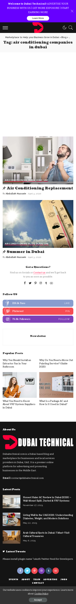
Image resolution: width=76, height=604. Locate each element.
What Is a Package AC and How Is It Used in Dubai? (53, 403)
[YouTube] (51, 283)
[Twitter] (30, 283)
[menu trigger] (6, 27)
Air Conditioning (16, 180)
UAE (45, 180)
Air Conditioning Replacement (40, 188)
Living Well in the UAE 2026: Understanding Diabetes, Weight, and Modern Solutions (48, 517)
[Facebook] (25, 283)
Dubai (32, 180)
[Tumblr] (46, 283)
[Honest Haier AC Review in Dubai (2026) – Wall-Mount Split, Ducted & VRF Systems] (11, 501)
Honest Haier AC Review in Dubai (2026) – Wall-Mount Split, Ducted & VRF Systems (47, 499)
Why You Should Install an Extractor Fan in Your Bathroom (17, 363)
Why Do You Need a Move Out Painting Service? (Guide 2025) (56, 363)
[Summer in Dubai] (38, 224)
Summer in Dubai (25, 251)
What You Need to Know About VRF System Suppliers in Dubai (19, 404)
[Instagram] (40, 283)
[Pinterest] (35, 283)
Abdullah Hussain (16, 194)
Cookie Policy (41, 593)
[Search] (69, 27)
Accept (38, 600)
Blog (31, 244)
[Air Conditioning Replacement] (38, 160)
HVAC (39, 180)
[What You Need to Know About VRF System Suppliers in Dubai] (20, 385)
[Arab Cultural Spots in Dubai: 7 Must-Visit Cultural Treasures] (11, 537)
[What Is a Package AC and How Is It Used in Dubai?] (56, 385)
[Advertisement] (38, 92)
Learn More (38, 18)
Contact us (39, 272)
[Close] (72, 11)
